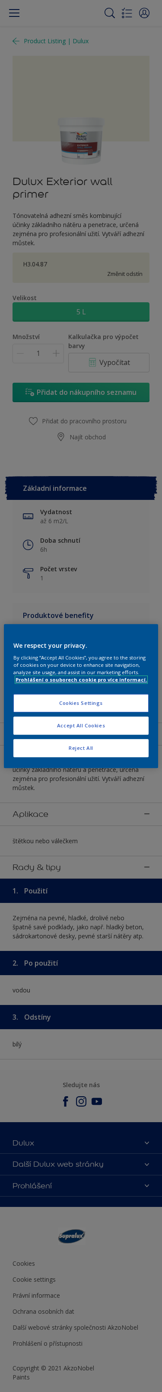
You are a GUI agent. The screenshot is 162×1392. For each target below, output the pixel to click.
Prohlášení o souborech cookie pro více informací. (81, 679)
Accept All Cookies (81, 725)
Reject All (81, 748)
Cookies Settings (81, 703)
